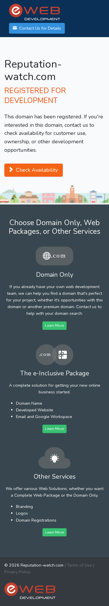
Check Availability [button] (36, 170)
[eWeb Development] (30, 590)
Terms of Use (79, 565)
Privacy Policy (17, 572)
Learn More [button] (54, 325)
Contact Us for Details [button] (39, 28)
